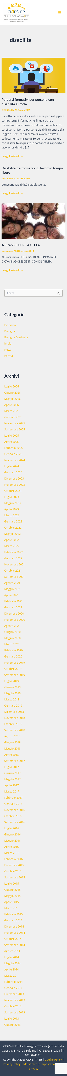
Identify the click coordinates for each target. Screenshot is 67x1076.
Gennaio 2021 (13, 607)
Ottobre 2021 (12, 570)
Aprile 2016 (11, 847)
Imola (8, 343)
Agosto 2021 (12, 583)
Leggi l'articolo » (12, 156)
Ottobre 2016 (12, 816)
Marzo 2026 (11, 411)
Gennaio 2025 (13, 454)
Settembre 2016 (14, 822)
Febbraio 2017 (13, 797)
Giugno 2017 (12, 773)
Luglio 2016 (11, 828)
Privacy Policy (11, 1064)
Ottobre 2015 (12, 871)
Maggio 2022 (12, 534)
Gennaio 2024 (13, 472)
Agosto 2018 (12, 736)
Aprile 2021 (11, 595)
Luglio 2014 (11, 957)
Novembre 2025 (14, 423)
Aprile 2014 (11, 969)
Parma (8, 356)
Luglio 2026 (11, 386)
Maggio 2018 (12, 748)
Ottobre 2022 (12, 527)
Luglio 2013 (11, 1018)
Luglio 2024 (11, 466)
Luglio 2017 (11, 767)
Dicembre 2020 (14, 613)
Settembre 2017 (14, 761)
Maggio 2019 (12, 693)
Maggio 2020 (12, 638)
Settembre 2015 (14, 877)
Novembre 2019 (14, 662)
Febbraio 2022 (13, 552)
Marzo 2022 (11, 546)
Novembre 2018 (14, 718)
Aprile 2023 (11, 509)
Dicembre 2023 (14, 478)
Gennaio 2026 (13, 417)
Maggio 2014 (12, 963)
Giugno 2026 (12, 392)
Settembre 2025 (14, 429)
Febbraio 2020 (13, 650)
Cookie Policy (53, 1060)
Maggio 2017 (12, 779)
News (7, 350)
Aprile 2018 (11, 755)
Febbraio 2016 (13, 859)
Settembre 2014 (14, 945)
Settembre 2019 (14, 675)
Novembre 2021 (14, 564)
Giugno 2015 (12, 890)
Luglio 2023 (11, 497)
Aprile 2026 (11, 405)
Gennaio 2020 (13, 656)
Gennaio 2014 (13, 988)
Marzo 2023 (11, 515)
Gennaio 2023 (13, 521)
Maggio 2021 (12, 589)
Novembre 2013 (14, 1000)
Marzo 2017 (11, 791)
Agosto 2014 (12, 951)
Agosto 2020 (12, 626)
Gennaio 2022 (13, 558)
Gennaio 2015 (13, 920)
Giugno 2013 (12, 1025)
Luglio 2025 (11, 435)
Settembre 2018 (14, 730)
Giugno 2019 (12, 687)
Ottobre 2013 (12, 1006)
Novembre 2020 (14, 620)
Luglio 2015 (11, 883)
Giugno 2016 (12, 834)
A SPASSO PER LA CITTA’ (21, 245)
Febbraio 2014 (13, 982)
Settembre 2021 (14, 577)
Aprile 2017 (11, 785)
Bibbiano (10, 325)
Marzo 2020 (11, 644)
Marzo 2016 (11, 853)
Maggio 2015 (12, 896)
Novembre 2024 (14, 460)
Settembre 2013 (14, 1012)
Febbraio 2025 (13, 448)
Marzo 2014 (11, 975)
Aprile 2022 (11, 540)
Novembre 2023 (14, 485)
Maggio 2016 (12, 840)
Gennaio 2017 (13, 804)
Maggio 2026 (12, 399)
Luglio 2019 (11, 681)
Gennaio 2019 (13, 705)
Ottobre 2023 (12, 491)
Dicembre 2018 (14, 712)
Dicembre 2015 (14, 865)
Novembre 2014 (14, 933)
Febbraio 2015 (13, 914)
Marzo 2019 (11, 699)
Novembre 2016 (14, 810)
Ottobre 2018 (12, 724)
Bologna (9, 331)
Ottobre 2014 (12, 939)
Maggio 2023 (12, 503)
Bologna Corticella (16, 337)
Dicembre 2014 (14, 926)
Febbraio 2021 (13, 601)
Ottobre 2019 (12, 669)
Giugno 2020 (12, 632)
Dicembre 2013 (14, 994)
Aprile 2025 (11, 442)
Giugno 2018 (12, 742)
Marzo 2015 (11, 908)
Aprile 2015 (11, 902)
